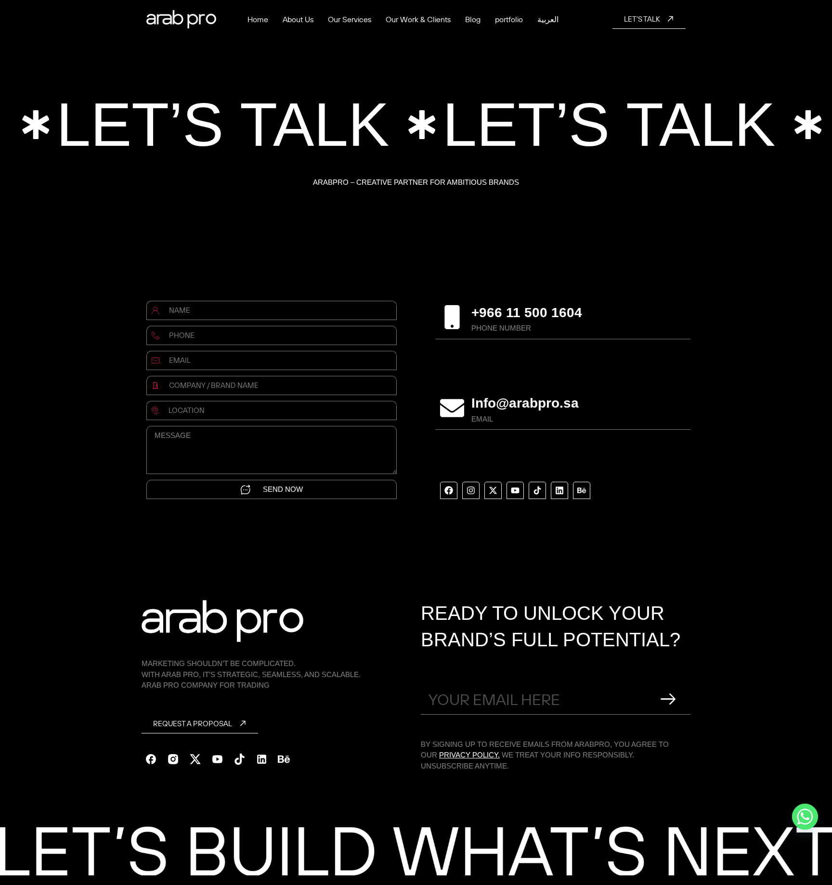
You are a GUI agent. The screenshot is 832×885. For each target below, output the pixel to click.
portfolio (509, 19)
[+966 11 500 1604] (452, 317)
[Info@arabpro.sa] (452, 408)
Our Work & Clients (418, 19)
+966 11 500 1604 (526, 312)
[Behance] (581, 490)
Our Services (349, 19)
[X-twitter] (493, 490)
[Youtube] (515, 490)
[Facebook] (448, 490)
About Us (298, 19)
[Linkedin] (559, 490)
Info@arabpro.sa (525, 403)
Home (257, 19)
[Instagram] (471, 490)
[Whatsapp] (805, 817)
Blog (473, 19)
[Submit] (668, 699)
